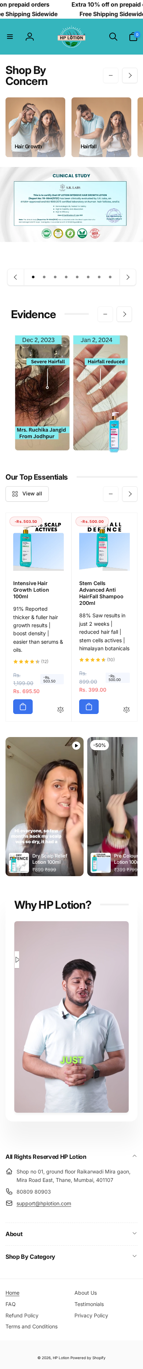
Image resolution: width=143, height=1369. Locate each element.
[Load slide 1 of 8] (33, 277)
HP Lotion (61, 1357)
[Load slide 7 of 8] (99, 277)
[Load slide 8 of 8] (110, 277)
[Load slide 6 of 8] (88, 277)
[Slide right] (130, 75)
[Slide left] (110, 75)
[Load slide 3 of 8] (55, 277)
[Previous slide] (16, 277)
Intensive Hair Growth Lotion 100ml (31, 589)
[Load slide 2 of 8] (44, 277)
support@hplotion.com (43, 1203)
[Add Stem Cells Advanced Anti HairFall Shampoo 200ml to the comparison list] (126, 710)
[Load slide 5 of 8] (77, 277)
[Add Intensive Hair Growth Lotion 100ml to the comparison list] (60, 710)
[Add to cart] (23, 706)
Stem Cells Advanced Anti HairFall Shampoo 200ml (101, 593)
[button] (10, 37)
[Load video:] (16, 959)
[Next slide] (128, 277)
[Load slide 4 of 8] (66, 277)
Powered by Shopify (88, 1357)
